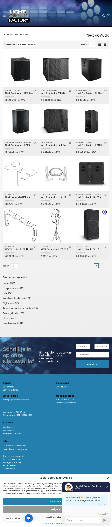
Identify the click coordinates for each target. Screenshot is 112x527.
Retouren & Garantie (12, 459)
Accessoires (10, 195)
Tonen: (84, 44)
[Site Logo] (19, 16)
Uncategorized (47, 142)
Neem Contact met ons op (15, 449)
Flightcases (8, 303)
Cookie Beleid (9, 468)
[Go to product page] (21, 69)
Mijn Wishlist (8, 430)
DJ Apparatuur (10, 288)
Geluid (6, 283)
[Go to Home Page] (4, 34)
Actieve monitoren (28, 142)
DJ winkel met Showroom (14, 446)
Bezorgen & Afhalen (12, 462)
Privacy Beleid (9, 465)
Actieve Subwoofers (13, 90)
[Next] (107, 265)
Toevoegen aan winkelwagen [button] (33, 56)
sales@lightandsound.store (16, 399)
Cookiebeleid (48, 523)
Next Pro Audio (82, 247)
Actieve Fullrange (12, 142)
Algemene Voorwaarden (14, 456)
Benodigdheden (11, 313)
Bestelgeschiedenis (12, 433)
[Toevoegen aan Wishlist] (34, 90)
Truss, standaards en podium (18, 308)
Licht (5, 293)
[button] (5, 15)
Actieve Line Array (83, 195)
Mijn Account (9, 427)
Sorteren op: (9, 44)
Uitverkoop (8, 318)
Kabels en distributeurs (14, 298)
